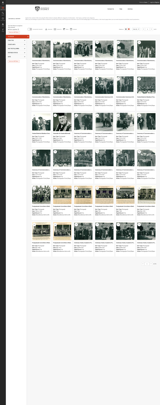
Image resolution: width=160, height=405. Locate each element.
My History (3, 20)
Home (3, 4)
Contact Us (111, 9)
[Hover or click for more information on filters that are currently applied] (18, 29)
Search (3, 15)
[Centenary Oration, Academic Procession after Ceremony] (83, 231)
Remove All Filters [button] (14, 32)
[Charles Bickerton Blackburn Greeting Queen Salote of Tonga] (41, 122)
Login (3, 26)
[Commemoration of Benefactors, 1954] (41, 49)
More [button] (3, 31)
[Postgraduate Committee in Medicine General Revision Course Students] (41, 195)
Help (121, 9)
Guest (146, 2)
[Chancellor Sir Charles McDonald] (62, 122)
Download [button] (48, 29)
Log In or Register (151, 2)
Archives (130, 9)
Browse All (3, 9)
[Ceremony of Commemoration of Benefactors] (83, 122)
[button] (57, 29)
